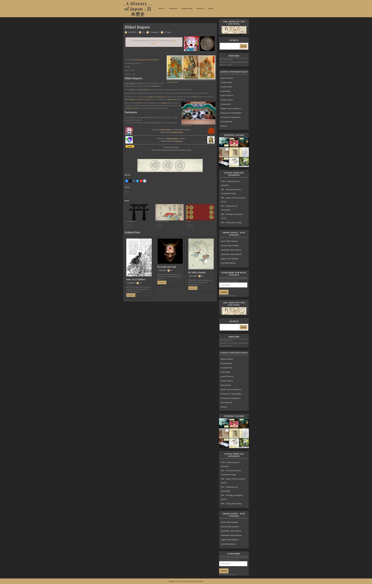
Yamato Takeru (227, 100)
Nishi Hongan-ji (130, 99)
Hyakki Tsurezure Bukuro (231, 108)
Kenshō (188, 221)
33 (158, 41)
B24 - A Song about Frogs (231, 222)
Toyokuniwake (226, 82)
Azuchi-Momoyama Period (140, 60)
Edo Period (155, 60)
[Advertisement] (170, 315)
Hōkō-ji (194, 97)
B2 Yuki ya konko (196, 272)
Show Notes (173, 8)
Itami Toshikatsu (130, 221)
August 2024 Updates (230, 259)
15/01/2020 (193, 276)
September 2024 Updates (231, 254)
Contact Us (200, 8)
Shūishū (224, 126)
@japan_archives (177, 132)
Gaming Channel (171, 138)
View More (130, 294)
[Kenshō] (200, 212)
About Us (162, 8)
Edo (138, 103)
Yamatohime (226, 104)
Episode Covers (186, 8)
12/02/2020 (162, 270)
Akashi (132, 90)
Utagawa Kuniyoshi (172, 82)
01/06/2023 (131, 283)
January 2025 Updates (230, 245)
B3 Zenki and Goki (166, 266)
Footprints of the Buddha (231, 113)
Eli (142, 32)
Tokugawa (164, 103)
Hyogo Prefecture (144, 90)
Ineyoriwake (225, 91)
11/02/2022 (132, 32)
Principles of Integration (231, 117)
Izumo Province (227, 95)
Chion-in (141, 99)
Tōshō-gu (129, 108)
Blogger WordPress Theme (179, 581)
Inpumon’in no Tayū (161, 221)
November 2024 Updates (231, 250)
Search (211, 8)
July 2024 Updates (228, 263)
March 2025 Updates (229, 241)
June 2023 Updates (135, 279)
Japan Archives (166, 130)
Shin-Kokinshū (226, 122)
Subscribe (223, 292)
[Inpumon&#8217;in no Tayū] (169, 212)
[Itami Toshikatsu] (139, 212)
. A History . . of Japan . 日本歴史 (138, 8)
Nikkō (136, 108)
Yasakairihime (226, 87)
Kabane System (227, 78)
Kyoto (148, 99)
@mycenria (178, 141)
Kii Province (160, 97)
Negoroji (151, 97)
